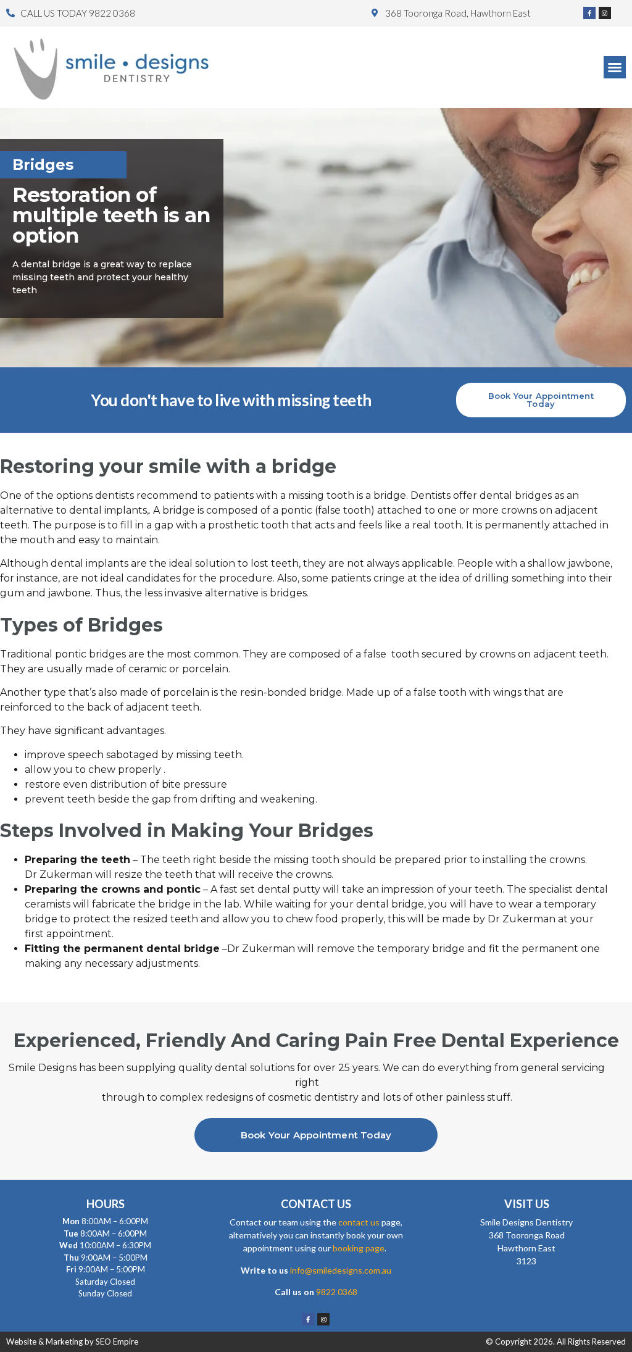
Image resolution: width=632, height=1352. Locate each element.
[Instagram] (605, 13)
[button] (615, 67)
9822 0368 (336, 1292)
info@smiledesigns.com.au (340, 1270)
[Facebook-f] (589, 13)
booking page (359, 1248)
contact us (359, 1222)
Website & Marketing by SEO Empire (72, 1341)
